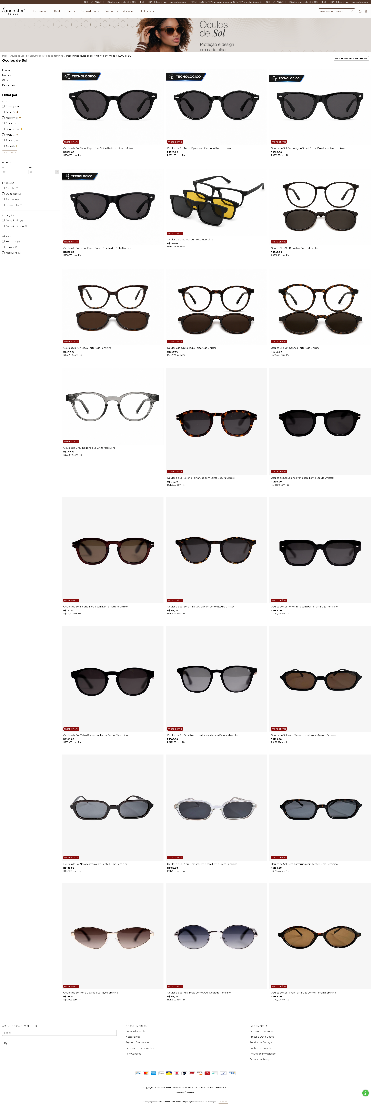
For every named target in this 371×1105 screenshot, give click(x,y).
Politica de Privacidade (263, 1053)
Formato (7, 70)
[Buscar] (352, 11)
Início (5, 56)
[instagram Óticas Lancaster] (5, 1043)
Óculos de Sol (88, 11)
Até (30, 167)
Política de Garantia (261, 1048)
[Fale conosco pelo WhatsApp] (365, 1093)
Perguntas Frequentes (263, 1031)
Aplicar (57, 172)
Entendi (223, 1101)
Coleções (110, 11)
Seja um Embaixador (138, 1042)
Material (7, 75)
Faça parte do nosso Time (140, 1048)
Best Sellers (147, 11)
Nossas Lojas (133, 1036)
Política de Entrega (261, 1042)
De (3, 167)
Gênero (6, 80)
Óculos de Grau (63, 11)
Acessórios (129, 11)
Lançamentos (41, 11)
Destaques (8, 85)
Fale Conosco (133, 1053)
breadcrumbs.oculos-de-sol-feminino (44, 56)
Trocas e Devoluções (262, 1036)
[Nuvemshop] (186, 1092)
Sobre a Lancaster (136, 1031)
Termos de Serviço (260, 1059)
